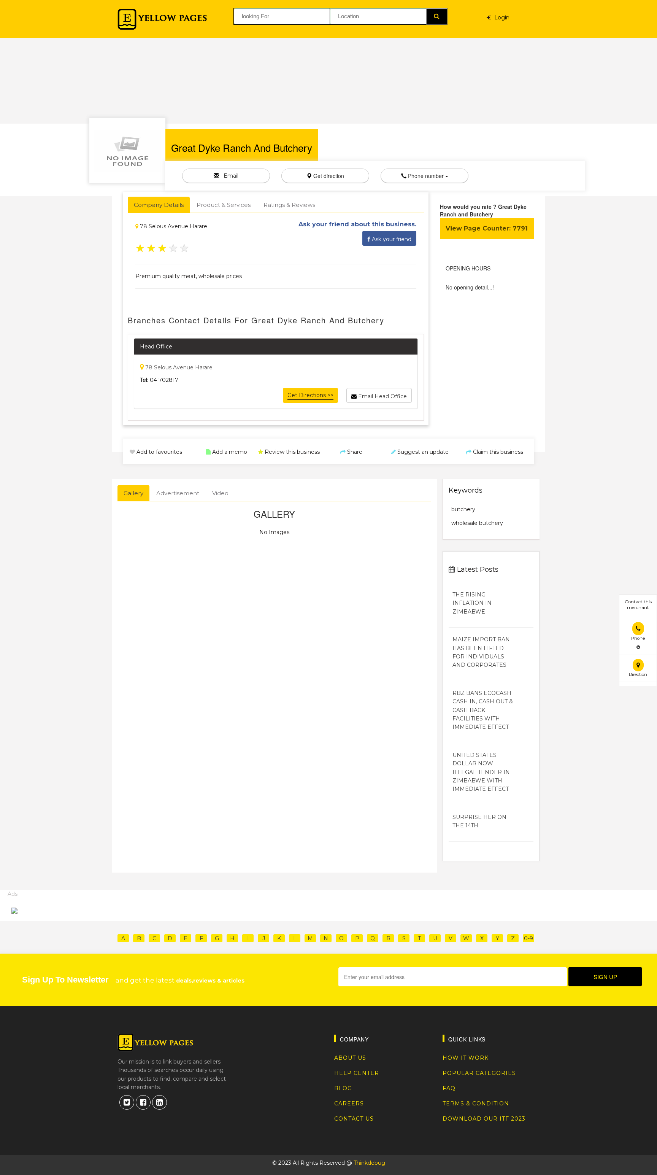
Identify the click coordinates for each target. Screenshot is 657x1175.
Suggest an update (422, 451)
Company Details (159, 204)
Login (500, 17)
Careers (349, 1103)
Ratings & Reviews (289, 204)
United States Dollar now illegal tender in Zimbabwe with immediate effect (481, 772)
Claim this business (497, 451)
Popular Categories (479, 1073)
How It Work (466, 1057)
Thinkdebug (369, 1162)
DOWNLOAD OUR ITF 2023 (484, 1118)
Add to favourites (158, 451)
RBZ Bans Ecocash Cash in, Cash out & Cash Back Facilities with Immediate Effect (482, 710)
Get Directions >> (310, 395)
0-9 (528, 938)
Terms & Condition (476, 1103)
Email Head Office (382, 396)
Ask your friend (390, 239)
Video (220, 493)
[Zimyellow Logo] (162, 19)
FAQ (449, 1088)
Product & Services (224, 204)
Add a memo (229, 451)
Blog (343, 1088)
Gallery (133, 493)
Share (354, 451)
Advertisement (177, 493)
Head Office (156, 346)
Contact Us (354, 1118)
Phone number (425, 176)
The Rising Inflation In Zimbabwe (472, 603)
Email (228, 175)
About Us (350, 1057)
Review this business (291, 451)
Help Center (356, 1073)
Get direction (328, 176)
